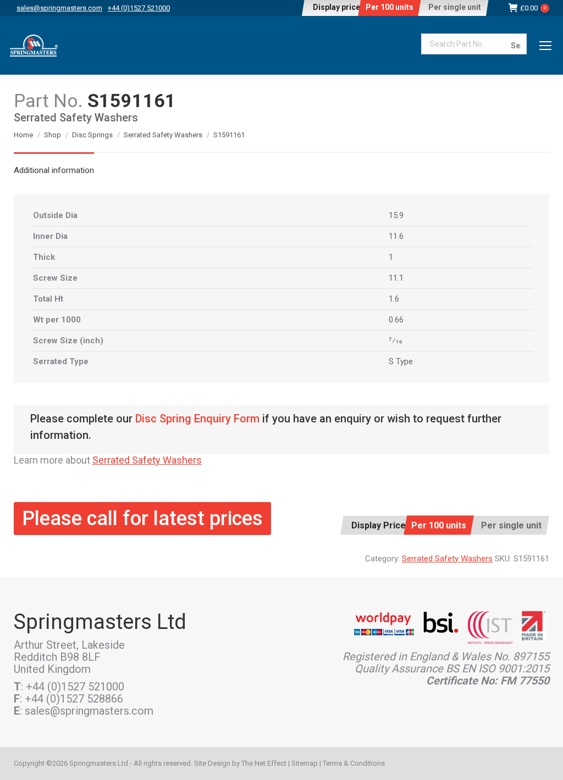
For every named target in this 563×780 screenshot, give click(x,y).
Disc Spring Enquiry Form (197, 418)
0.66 (396, 320)
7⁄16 (395, 341)
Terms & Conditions (354, 763)
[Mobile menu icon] (545, 45)
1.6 (394, 299)
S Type (401, 361)
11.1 (396, 278)
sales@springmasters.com (59, 8)
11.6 (396, 236)
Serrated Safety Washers (147, 460)
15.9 (396, 215)
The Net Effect (263, 763)
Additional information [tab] (54, 170)
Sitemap (304, 763)
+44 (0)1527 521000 (139, 8)
